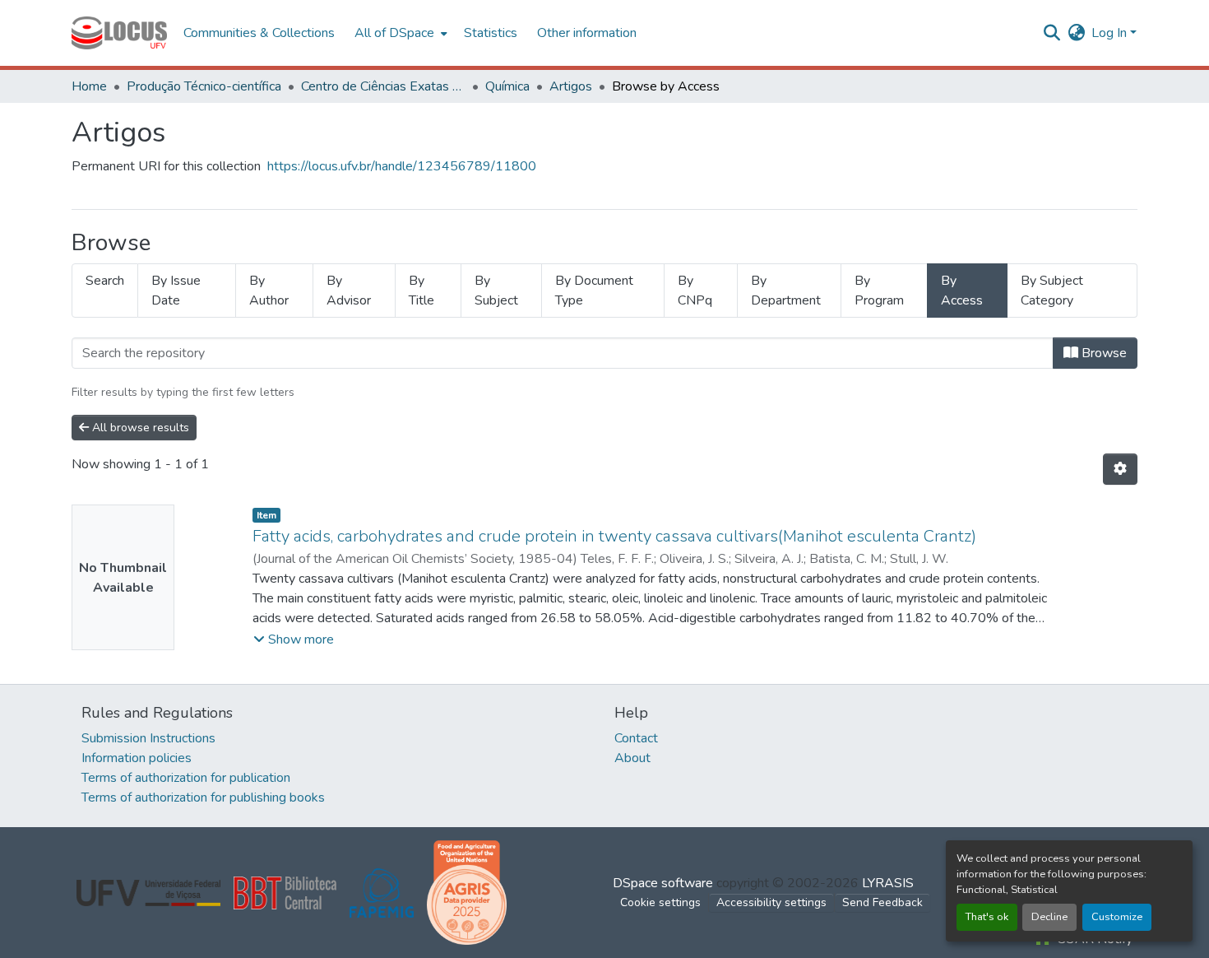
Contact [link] (636, 738)
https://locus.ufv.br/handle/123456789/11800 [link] (401, 166)
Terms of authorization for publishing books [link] (203, 797)
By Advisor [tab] (349, 290)
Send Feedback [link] (882, 902)
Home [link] (89, 86)
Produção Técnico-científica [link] (204, 86)
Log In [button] (1110, 33)
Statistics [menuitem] (490, 33)
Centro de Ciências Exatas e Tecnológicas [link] (383, 86)
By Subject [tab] (496, 290)
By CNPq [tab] (695, 290)
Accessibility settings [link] (771, 902)
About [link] (632, 758)
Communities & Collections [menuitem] (259, 33)
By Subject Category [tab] (1052, 290)
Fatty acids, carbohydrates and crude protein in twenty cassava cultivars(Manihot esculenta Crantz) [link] (614, 536)
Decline (1049, 916)
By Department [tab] (786, 290)
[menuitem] (399, 33)
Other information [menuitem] (587, 33)
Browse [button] (1102, 353)
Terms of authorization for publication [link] (185, 778)
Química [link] (507, 86)
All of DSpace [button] (394, 33)
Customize (1116, 916)
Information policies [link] (136, 758)
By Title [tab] (421, 290)
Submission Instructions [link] (148, 738)
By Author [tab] (269, 290)
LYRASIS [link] (888, 883)
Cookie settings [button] (660, 902)
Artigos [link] (570, 86)
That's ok (987, 916)
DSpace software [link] (663, 883)
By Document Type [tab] (594, 290)
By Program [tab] (879, 290)
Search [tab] (105, 281)
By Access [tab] (962, 290)
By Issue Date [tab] (176, 290)
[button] (119, 32)
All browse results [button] (139, 427)
